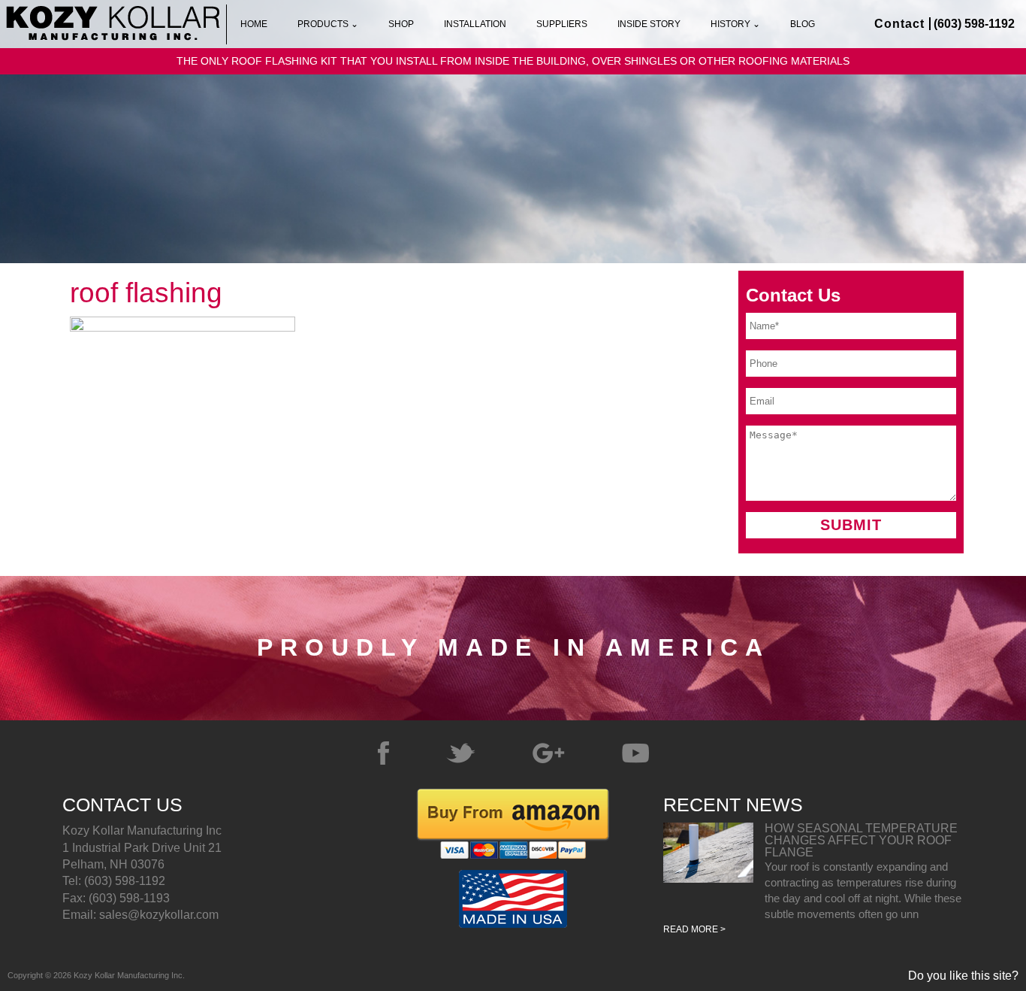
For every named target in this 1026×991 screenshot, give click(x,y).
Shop (401, 24)
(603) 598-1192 (974, 23)
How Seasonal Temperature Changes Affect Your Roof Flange (861, 840)
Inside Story (648, 24)
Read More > (694, 929)
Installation (475, 24)
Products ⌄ (327, 24)
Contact (899, 23)
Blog (802, 24)
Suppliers (561, 24)
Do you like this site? (963, 976)
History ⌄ (735, 24)
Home (253, 24)
